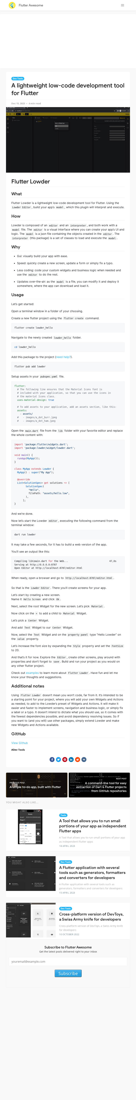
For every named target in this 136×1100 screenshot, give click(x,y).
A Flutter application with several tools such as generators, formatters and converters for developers (92, 872)
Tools (63, 815)
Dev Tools (18, 78)
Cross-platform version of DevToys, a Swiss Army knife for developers (91, 917)
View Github (19, 743)
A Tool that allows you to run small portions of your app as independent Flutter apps (92, 825)
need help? (63, 357)
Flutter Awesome (31, 5)
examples (32, 673)
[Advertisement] (69, 41)
